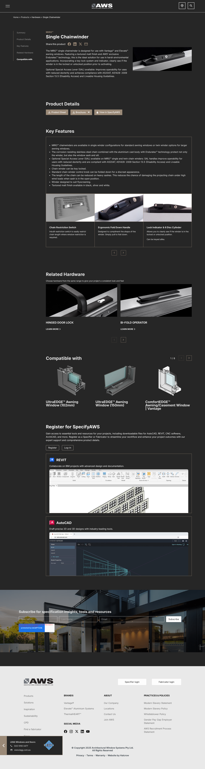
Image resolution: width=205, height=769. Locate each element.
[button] (114, 339)
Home (16, 17)
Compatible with (24, 59)
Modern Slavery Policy (156, 708)
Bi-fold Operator (133, 322)
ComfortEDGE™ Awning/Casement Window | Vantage (167, 405)
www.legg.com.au (22, 750)
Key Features (22, 46)
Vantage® (69, 703)
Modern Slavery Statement (158, 703)
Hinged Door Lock (59, 322)
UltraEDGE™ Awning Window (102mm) (62, 403)
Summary (21, 32)
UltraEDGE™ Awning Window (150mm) (112, 403)
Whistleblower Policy (155, 714)
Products (25, 17)
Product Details (24, 39)
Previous (114, 252)
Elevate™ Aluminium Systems (79, 708)
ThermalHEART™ (72, 714)
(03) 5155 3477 (21, 746)
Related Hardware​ (25, 52)
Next (123, 252)
